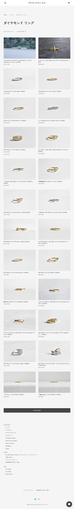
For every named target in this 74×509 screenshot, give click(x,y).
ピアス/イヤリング (11, 432)
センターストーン (8, 31)
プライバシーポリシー (11, 459)
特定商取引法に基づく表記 (12, 462)
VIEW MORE (37, 410)
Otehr (7, 448)
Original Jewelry (10, 438)
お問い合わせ (9, 457)
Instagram (8, 469)
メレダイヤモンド (22, 31)
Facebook (8, 471)
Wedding (8, 446)
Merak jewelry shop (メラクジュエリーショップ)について (21, 454)
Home (5, 14)
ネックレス (9, 430)
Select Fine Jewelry (11, 440)
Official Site (9, 474)
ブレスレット (9, 435)
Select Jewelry (10, 443)
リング (11, 14)
